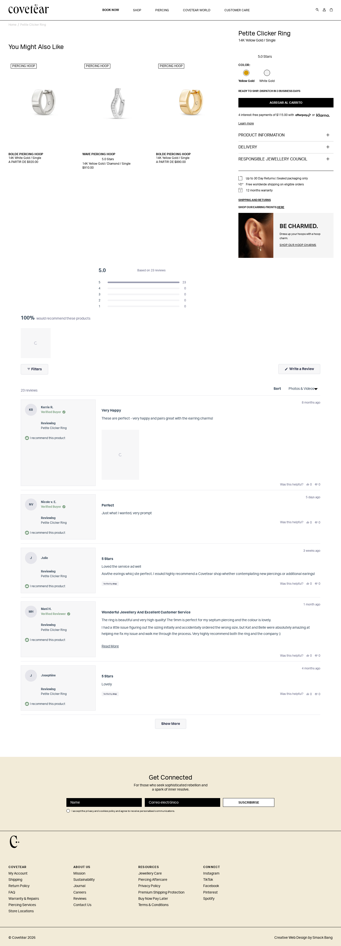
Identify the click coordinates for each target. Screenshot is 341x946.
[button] (137, 10)
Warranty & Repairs (23, 899)
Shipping (15, 880)
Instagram (211, 873)
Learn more (246, 123)
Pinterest (210, 892)
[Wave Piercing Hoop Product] (118, 105)
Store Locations (21, 911)
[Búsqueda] (317, 9)
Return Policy (18, 886)
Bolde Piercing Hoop (25, 154)
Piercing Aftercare (152, 880)
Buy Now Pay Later (153, 899)
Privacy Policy (149, 886)
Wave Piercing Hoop (98, 154)
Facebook (211, 886)
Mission (79, 873)
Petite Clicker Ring (33, 24)
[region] (36, 343)
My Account (17, 873)
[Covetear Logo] (14, 842)
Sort (278, 389)
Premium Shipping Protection (161, 892)
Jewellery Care (150, 873)
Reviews (79, 899)
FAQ (11, 892)
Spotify (208, 899)
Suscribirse (248, 802)
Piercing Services (22, 905)
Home (12, 24)
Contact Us (82, 905)
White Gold (267, 80)
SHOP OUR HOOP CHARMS (298, 245)
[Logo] (29, 9)
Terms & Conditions (153, 905)
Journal (79, 886)
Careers (79, 892)
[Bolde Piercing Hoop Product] (44, 105)
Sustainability (84, 880)
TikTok (208, 880)
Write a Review (304, 370)
